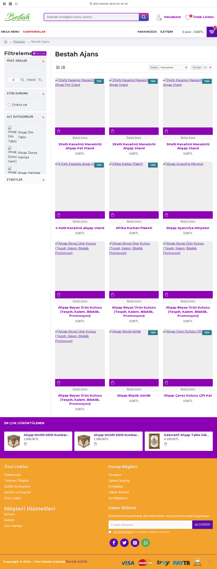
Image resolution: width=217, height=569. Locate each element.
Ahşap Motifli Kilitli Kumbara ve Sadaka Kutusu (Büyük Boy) (47, 435)
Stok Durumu (17, 93)
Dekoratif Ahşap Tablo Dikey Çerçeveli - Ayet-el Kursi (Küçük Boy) (187, 435)
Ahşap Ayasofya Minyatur (188, 228)
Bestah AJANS (76, 561)
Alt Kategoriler (20, 117)
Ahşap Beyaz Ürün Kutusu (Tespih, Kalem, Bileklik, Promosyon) (80, 311)
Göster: (197, 67)
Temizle (40, 53)
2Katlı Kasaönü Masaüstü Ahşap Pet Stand (80, 146)
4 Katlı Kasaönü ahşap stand (80, 228)
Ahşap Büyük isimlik (134, 395)
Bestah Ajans (80, 137)
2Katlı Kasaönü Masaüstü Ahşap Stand (134, 146)
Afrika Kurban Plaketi (134, 228)
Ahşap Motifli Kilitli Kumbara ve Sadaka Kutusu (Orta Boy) (117, 435)
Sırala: (154, 67)
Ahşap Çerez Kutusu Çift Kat (188, 395)
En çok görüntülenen (24, 423)
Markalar (19, 42)
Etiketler (14, 180)
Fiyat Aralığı (17, 61)
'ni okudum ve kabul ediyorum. (141, 532)
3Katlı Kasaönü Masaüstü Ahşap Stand (188, 146)
